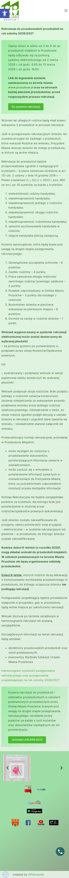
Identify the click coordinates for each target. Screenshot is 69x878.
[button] (7, 768)
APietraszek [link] (36, 874)
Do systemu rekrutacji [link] (26, 106)
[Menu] (66, 10)
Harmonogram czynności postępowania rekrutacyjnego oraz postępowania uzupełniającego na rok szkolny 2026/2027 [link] (30, 675)
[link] (4, 13)
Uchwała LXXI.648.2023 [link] (27, 739)
